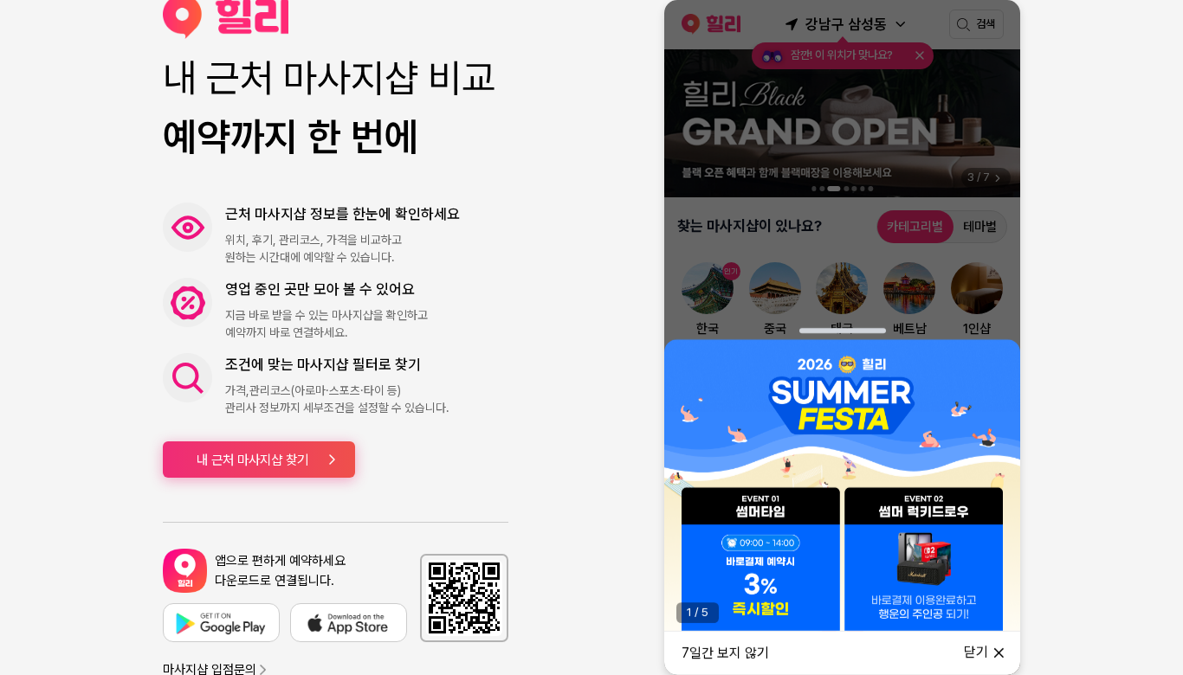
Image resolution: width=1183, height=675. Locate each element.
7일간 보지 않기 (725, 653)
